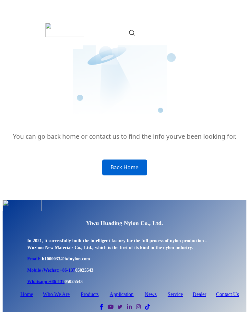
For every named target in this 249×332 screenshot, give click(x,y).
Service (175, 294)
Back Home (124, 167)
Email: (34, 258)
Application (122, 294)
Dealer (199, 294)
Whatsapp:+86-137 (46, 281)
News (151, 294)
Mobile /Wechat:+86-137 (51, 270)
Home (26, 294)
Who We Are (56, 294)
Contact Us (227, 294)
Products (90, 294)
